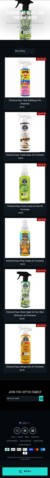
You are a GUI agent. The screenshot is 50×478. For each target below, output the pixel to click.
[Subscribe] (41, 398)
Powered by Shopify (25, 459)
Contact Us (35, 437)
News (27, 437)
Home (13, 437)
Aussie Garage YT (25, 445)
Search (20, 437)
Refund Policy (38, 441)
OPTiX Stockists (12, 441)
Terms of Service (25, 441)
